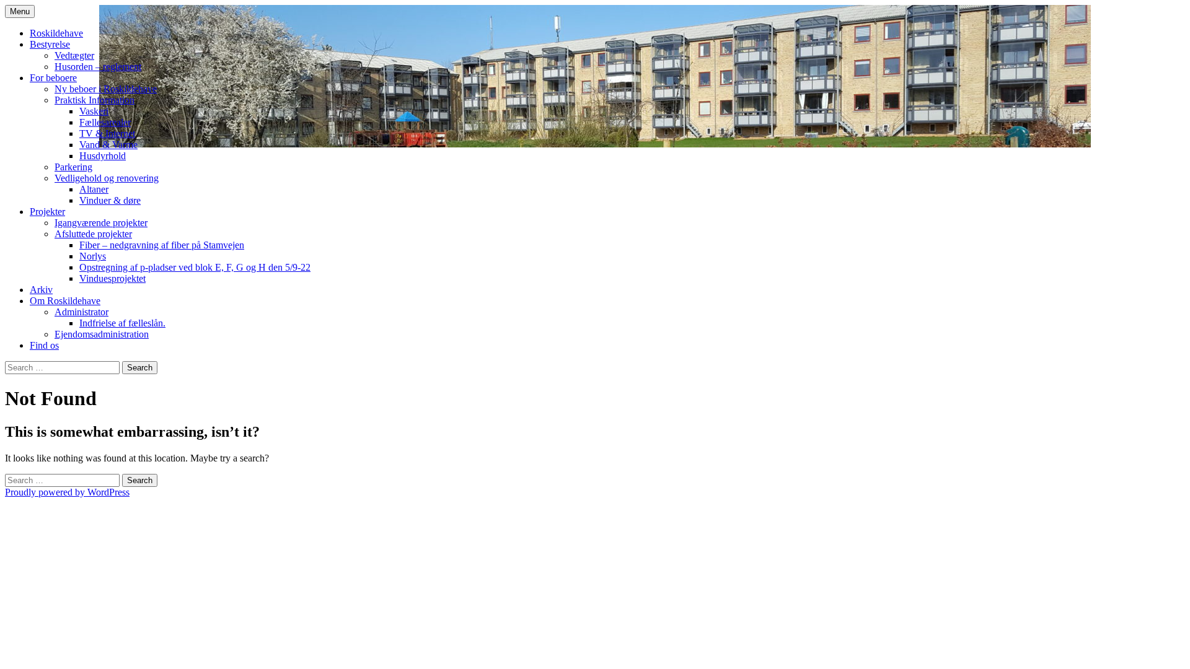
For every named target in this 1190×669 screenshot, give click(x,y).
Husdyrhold (102, 156)
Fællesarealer (105, 122)
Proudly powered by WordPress (67, 492)
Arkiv (41, 289)
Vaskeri (93, 111)
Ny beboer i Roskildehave (106, 89)
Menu (20, 11)
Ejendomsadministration (102, 334)
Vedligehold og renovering (107, 178)
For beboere (53, 77)
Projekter (47, 211)
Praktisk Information (94, 100)
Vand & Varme (108, 144)
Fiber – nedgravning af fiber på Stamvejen (161, 245)
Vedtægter (74, 55)
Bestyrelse (50, 44)
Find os (44, 345)
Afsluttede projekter (93, 234)
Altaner (93, 189)
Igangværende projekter (101, 222)
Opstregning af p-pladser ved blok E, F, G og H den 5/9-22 (195, 267)
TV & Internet (107, 133)
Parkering (73, 167)
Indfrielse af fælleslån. (122, 323)
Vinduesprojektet (112, 278)
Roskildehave (56, 33)
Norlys (92, 256)
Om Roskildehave (65, 300)
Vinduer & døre (110, 200)
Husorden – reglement (98, 66)
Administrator (81, 312)
